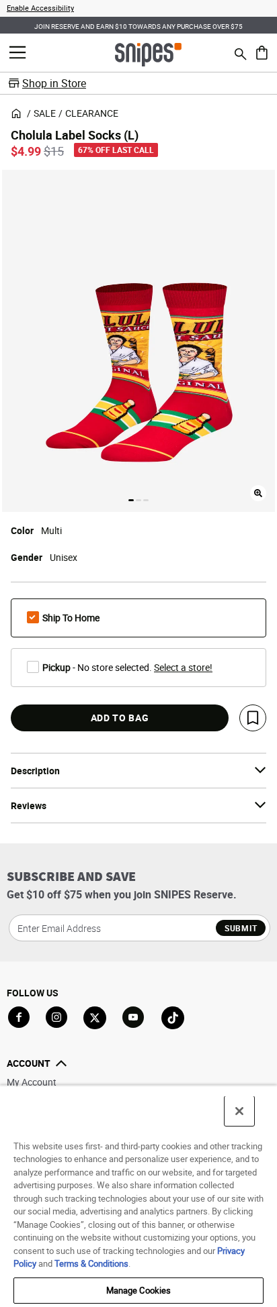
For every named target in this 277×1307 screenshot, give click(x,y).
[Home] (148, 53)
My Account (31, 1082)
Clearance (91, 113)
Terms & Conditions (91, 1263)
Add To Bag (120, 717)
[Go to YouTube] (133, 1017)
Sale (45, 113)
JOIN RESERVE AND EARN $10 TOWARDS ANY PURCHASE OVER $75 (138, 26)
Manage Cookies (138, 1290)
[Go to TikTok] (172, 1017)
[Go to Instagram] (56, 1017)
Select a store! (183, 667)
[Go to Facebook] (19, 1017)
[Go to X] (94, 1017)
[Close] (239, 1111)
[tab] (131, 500)
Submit (241, 928)
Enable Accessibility (40, 8)
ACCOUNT (28, 1063)
